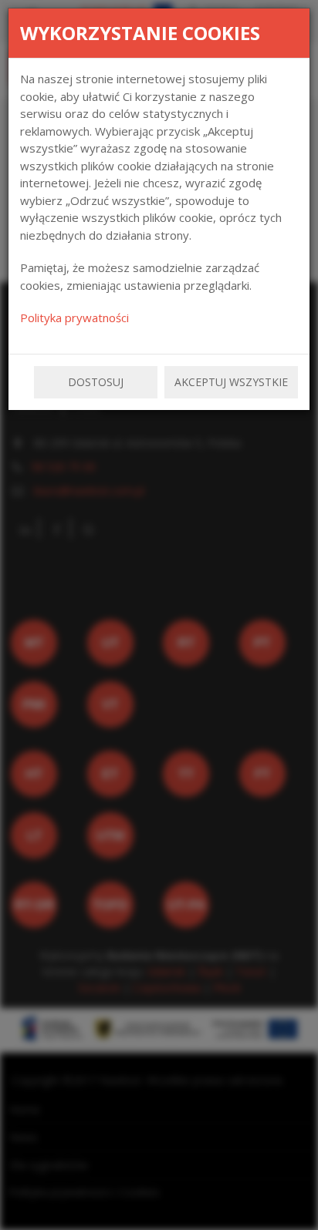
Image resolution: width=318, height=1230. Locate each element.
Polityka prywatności (74, 317)
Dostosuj (95, 382)
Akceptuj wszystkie (231, 382)
